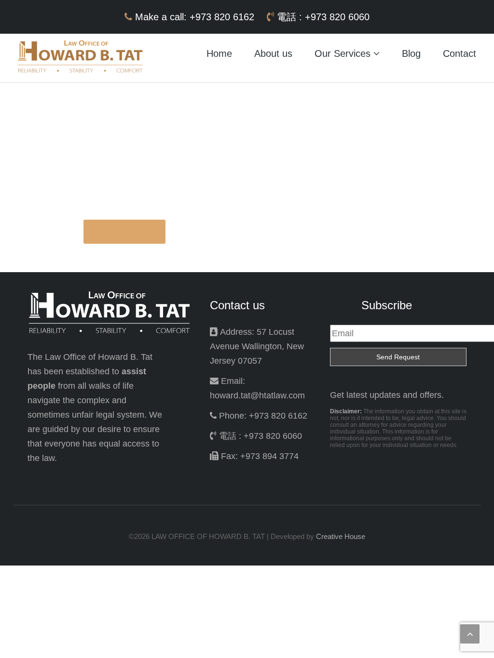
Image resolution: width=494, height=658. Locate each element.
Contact (459, 53)
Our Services (344, 53)
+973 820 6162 (223, 17)
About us (273, 53)
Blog (411, 53)
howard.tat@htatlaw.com (257, 395)
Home (219, 53)
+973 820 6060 (337, 17)
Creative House (340, 536)
